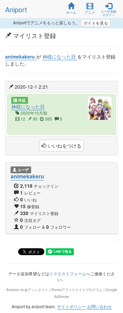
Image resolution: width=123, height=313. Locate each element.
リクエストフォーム (67, 273)
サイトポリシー (71, 306)
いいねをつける (63, 145)
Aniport (16, 9)
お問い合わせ (99, 306)
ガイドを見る (95, 23)
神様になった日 (28, 106)
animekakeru (27, 176)
